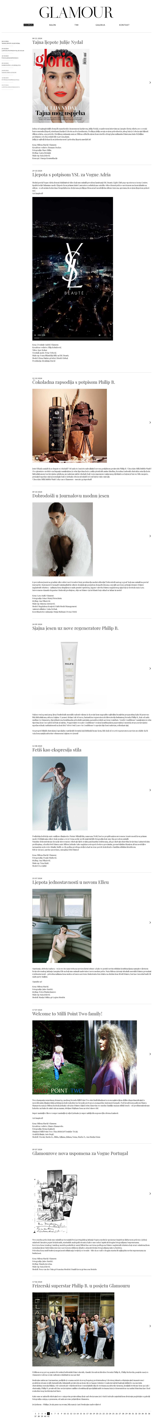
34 (143, 1413)
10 (65, 1413)
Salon (52, 25)
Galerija (100, 25)
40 (45, 1416)
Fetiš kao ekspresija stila (10, 80)
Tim (76, 25)
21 (100, 1413)
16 (84, 1413)
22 (104, 1413)
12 (71, 1413)
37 (35, 1416)
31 (133, 1413)
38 (39, 1416)
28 (123, 1413)
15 (81, 1413)
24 (110, 1413)
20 (97, 1413)
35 (146, 1413)
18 (91, 1413)
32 (136, 1413)
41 (48, 1416)
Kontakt (124, 25)
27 (120, 1413)
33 (139, 1413)
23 (107, 1413)
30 (130, 1413)
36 (149, 1413)
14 (78, 1413)
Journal (28, 25)
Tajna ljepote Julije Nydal (11, 43)
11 (68, 1413)
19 (94, 1413)
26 (117, 1413)
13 (74, 1413)
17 (87, 1413)
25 (113, 1413)
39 (42, 1416)
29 (126, 1413)
